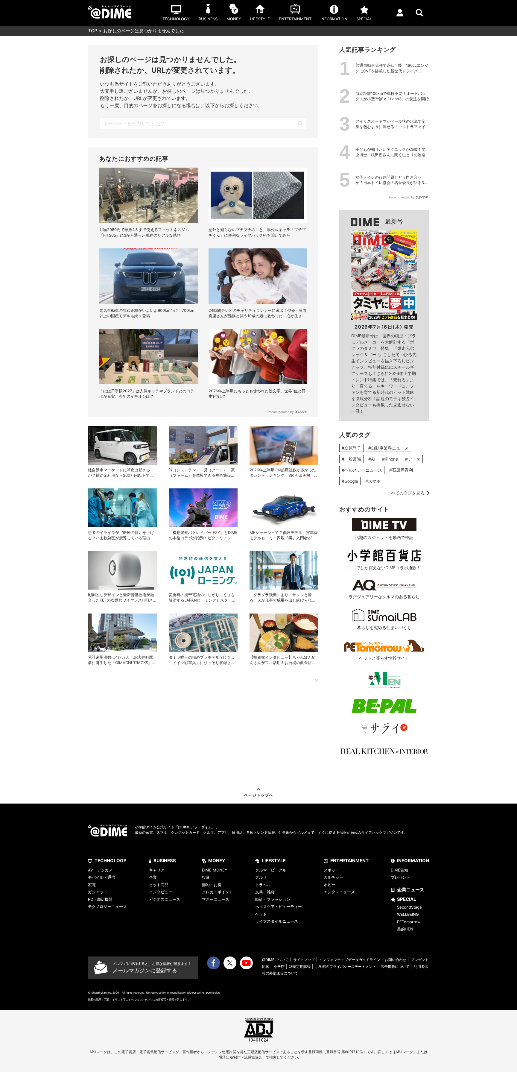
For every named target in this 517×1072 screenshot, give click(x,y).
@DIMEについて (275, 959)
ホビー (329, 884)
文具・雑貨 (265, 891)
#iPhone (390, 458)
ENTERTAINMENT (349, 860)
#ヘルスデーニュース (362, 470)
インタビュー (160, 891)
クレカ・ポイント (217, 891)
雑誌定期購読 (300, 966)
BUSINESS (164, 860)
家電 (92, 884)
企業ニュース (410, 889)
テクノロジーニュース (107, 906)
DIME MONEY (214, 870)
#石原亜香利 (401, 470)
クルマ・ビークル (270, 870)
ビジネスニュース (164, 899)
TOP (92, 31)
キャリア (157, 870)
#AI (371, 458)
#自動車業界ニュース (388, 447)
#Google (350, 481)
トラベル (263, 884)
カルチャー (333, 877)
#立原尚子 (351, 447)
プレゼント (400, 877)
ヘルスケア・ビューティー (278, 906)
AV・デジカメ (100, 870)
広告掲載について (395, 966)
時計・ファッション (272, 899)
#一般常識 (351, 458)
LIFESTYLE (274, 860)
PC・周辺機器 (100, 899)
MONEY (216, 860)
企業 (153, 877)
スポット (331, 870)
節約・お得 (211, 884)
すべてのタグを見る (406, 492)
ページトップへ (258, 795)
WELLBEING (408, 914)
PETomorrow (409, 921)
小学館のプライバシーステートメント (345, 966)
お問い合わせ (395, 959)
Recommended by (281, 412)
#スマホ (373, 481)
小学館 (279, 966)
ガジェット (97, 891)
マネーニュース (215, 899)
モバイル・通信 (101, 877)
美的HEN (405, 929)
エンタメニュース (339, 891)
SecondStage (409, 907)
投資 (206, 877)
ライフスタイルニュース (276, 921)
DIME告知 (399, 870)
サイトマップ (304, 959)
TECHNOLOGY (111, 860)
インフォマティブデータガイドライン (349, 959)
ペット (261, 914)
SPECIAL (406, 899)
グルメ (261, 877)
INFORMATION (413, 860)
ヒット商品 (158, 884)
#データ (412, 458)
